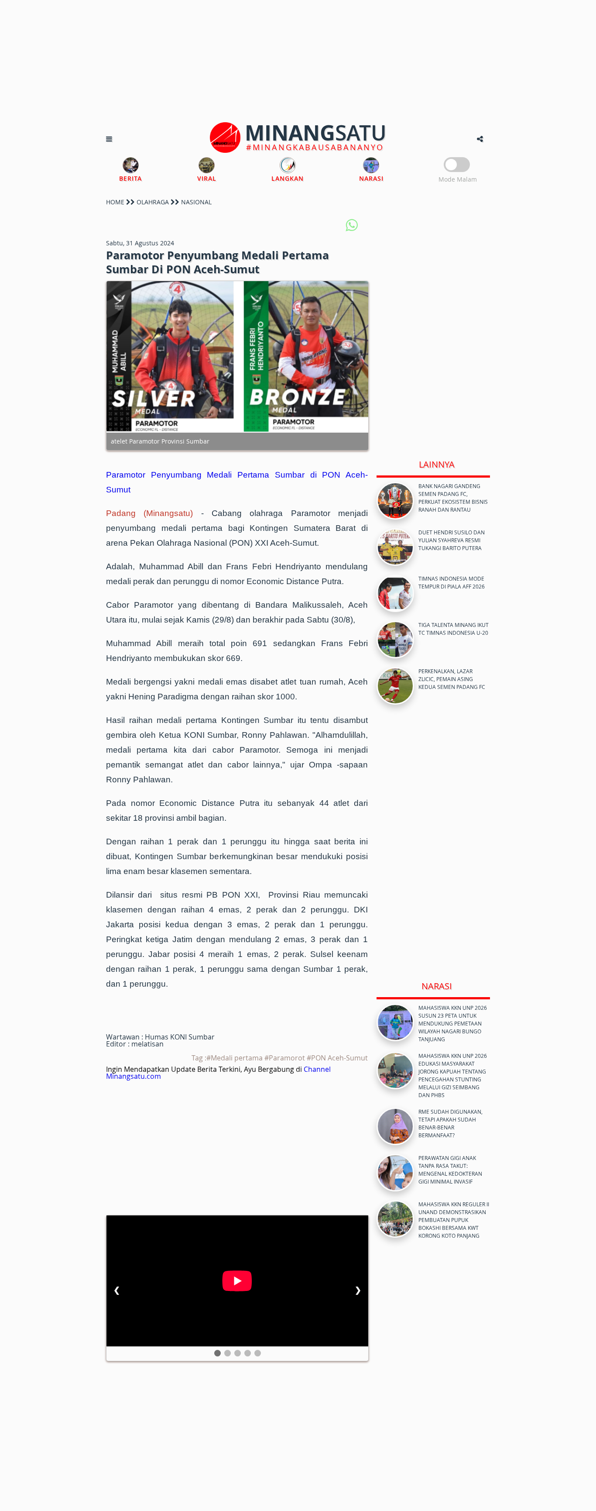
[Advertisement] (298, 61)
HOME (115, 202)
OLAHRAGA (153, 202)
